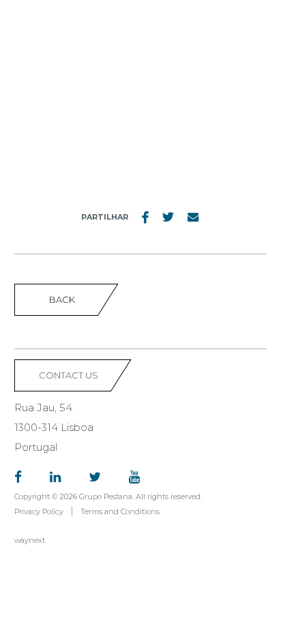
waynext (29, 540)
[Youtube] (134, 478)
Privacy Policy (38, 511)
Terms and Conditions (120, 511)
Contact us (68, 375)
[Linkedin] (55, 478)
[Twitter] (95, 478)
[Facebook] (18, 478)
